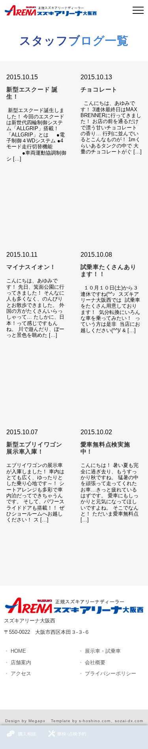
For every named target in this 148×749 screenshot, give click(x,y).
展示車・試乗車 (103, 651)
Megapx (36, 721)
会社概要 (95, 662)
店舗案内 (21, 662)
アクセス (21, 673)
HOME (18, 651)
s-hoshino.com (95, 721)
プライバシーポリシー (110, 673)
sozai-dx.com (129, 721)
